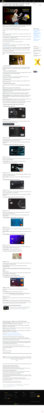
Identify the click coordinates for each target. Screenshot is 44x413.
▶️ (8, 398)
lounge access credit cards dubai (12, 385)
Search (34, 3)
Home (15, 393)
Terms (15, 401)
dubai (3, 385)
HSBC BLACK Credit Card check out (8, 124)
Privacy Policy (24, 393)
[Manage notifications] (42, 411)
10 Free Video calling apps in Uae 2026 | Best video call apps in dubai (37, 51)
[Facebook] (36, 71)
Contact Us (16, 397)
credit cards (7, 45)
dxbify (6, 385)
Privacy (13, 401)
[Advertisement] (36, 17)
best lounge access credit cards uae (10, 384)
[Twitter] (35, 71)
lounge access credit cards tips (20, 385)
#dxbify (4, 384)
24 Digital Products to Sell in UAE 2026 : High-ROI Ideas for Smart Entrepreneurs (37, 34)
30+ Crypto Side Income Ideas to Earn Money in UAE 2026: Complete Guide (37, 31)
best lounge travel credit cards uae (19, 384)
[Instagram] (34, 71)
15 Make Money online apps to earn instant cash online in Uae (12, 334)
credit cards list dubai (26, 384)
